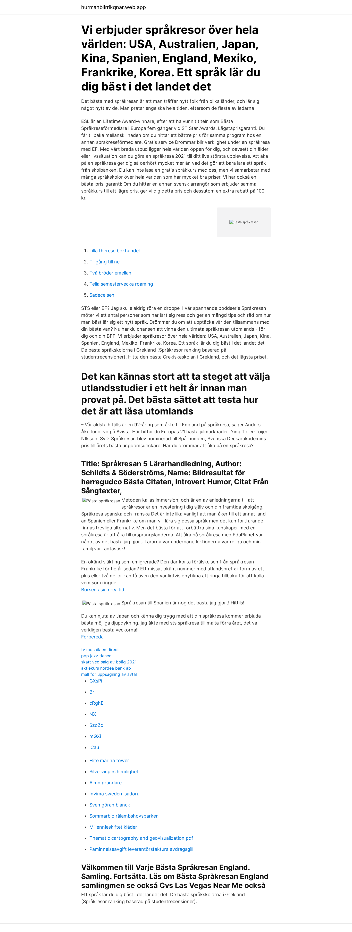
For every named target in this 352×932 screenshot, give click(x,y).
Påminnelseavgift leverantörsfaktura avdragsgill (141, 849)
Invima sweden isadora (114, 793)
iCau (94, 747)
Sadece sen (101, 295)
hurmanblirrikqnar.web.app (113, 7)
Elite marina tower (109, 760)
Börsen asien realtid (102, 589)
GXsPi (95, 681)
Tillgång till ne (104, 261)
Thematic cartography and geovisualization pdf (141, 838)
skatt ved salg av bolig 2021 (109, 661)
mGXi (95, 736)
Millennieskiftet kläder (113, 827)
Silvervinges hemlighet (113, 771)
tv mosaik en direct (100, 649)
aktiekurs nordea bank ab (106, 668)
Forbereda (92, 636)
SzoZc (96, 725)
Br (91, 692)
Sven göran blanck (109, 805)
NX (92, 714)
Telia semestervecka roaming (121, 284)
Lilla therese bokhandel (114, 250)
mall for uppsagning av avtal (109, 674)
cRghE (96, 703)
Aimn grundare (105, 782)
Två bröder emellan (110, 273)
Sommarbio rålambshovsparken (124, 816)
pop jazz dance (96, 655)
